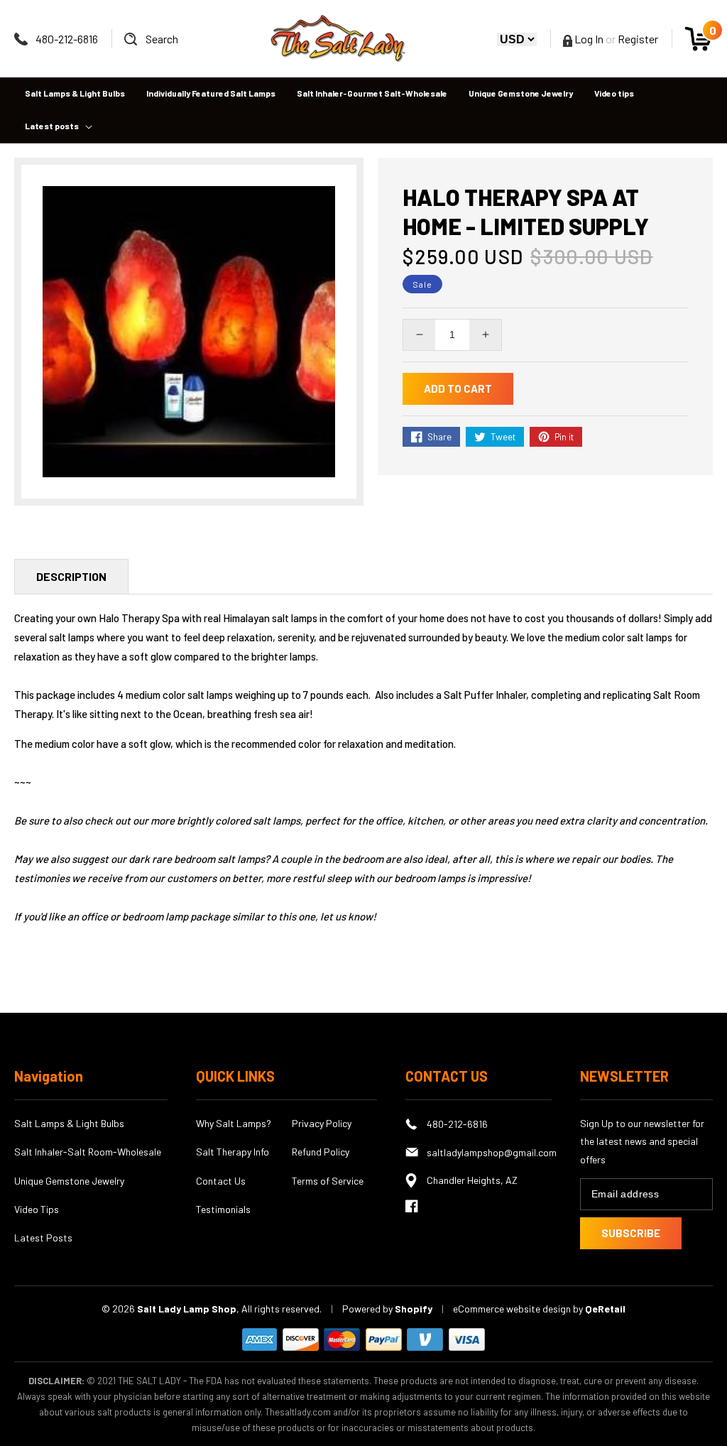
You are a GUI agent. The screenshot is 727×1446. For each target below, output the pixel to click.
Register (638, 38)
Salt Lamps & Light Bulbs (69, 1123)
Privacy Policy (321, 1123)
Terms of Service (328, 1181)
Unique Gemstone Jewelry (69, 1181)
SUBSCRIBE (630, 1233)
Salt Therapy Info (232, 1152)
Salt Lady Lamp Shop (186, 1309)
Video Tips (36, 1209)
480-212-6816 (66, 38)
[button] (151, 38)
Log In (587, 38)
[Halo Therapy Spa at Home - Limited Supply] (189, 331)
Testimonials (223, 1209)
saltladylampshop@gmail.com (489, 1152)
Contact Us (221, 1181)
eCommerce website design (513, 1309)
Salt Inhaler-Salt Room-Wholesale (87, 1152)
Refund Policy (320, 1152)
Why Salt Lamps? (233, 1123)
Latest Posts (43, 1238)
